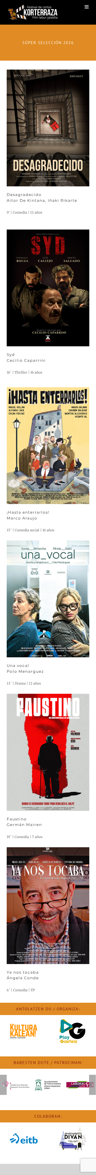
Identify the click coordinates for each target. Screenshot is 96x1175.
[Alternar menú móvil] (87, 6)
